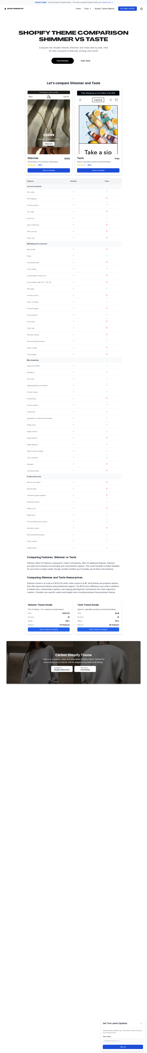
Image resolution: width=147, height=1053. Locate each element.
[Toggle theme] (141, 9)
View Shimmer (63, 61)
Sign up (123, 1047)
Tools (86, 9)
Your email (107, 1036)
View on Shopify (49, 170)
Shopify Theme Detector (104, 9)
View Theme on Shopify (49, 629)
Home (78, 9)
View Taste (85, 61)
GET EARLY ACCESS (127, 8)
